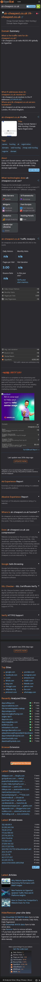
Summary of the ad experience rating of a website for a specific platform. (20, 487)
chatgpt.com (11, 686)
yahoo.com (28, 686)
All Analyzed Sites (9, 980)
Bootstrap (26, 199)
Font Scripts (26, 204)
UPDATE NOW (20, 461)
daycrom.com (7, 719)
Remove (9, 929)
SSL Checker (21, 586)
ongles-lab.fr (7, 717)
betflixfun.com (7, 725)
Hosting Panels (27, 216)
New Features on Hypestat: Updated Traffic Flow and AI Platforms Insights (22, 892)
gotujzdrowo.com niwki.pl (13, 778)
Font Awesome (28, 208)
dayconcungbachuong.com (12, 714)
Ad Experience (21, 481)
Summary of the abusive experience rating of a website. (19, 502)
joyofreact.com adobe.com (14, 800)
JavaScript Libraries (7, 226)
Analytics (7, 216)
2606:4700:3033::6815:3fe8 (13, 863)
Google (21, 564)
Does (21, 531)
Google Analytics (11, 219)
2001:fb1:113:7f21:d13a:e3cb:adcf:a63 (16, 849)
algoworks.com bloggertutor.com (16, 808)
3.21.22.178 (6, 855)
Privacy (23, 980)
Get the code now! (20, 949)
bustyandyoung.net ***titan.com (15, 795)
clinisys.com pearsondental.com (15, 789)
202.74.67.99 (7, 852)
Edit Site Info (34, 170)
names (4, 144)
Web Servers (8, 196)
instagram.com (30, 675)
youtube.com (29, 672)
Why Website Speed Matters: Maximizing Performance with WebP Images (22, 883)
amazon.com (29, 678)
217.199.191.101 (16, 100)
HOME (19, 2)
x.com (8, 678)
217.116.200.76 (7, 836)
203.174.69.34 (7, 838)
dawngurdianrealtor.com (11, 730)
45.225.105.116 (7, 860)
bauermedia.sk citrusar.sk (13, 798)
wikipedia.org (11, 689)
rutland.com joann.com (12, 787)
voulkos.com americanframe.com (16, 811)
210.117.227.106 (8, 846)
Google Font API (28, 211)
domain (13, 151)
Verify (21, 615)
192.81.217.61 (7, 830)
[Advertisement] (20, 68)
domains (5, 148)
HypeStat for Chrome (22, 763)
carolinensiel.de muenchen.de (14, 803)
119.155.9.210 (7, 841)
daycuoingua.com (9, 711)
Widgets (6, 204)
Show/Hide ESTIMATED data (17, 917)
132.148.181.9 (7, 825)
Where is (21, 512)
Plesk (24, 219)
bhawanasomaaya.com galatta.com (17, 806)
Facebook (8, 208)
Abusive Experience (21, 496)
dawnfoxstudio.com (9, 738)
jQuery (7, 231)
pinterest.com (11, 692)
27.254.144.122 (7, 844)
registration (26, 144)
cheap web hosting (30, 148)
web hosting (15, 148)
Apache (7, 199)
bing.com (9, 684)
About (30, 980)
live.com (27, 689)
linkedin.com (28, 684)
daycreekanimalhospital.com (13, 736)
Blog (18, 980)
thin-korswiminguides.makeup (13, 708)
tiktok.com (10, 681)
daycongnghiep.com (10, 722)
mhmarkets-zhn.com (10, 728)
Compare (32, 6)
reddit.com (28, 681)
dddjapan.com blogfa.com (13, 776)
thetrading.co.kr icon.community (15, 814)
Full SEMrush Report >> (31, 450)
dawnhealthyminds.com (11, 741)
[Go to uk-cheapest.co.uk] (22, 17)
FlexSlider (8, 211)
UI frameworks (27, 196)
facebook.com (11, 675)
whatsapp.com (30, 692)
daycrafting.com (8, 703)
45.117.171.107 (7, 857)
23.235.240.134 (8, 827)
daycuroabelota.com (10, 706)
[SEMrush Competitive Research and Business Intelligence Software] (12, 373)
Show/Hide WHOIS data (15, 925)
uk (18, 144)
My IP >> (35, 867)
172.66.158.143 (7, 833)
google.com (10, 672)
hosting (12, 144)
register (5, 151)
